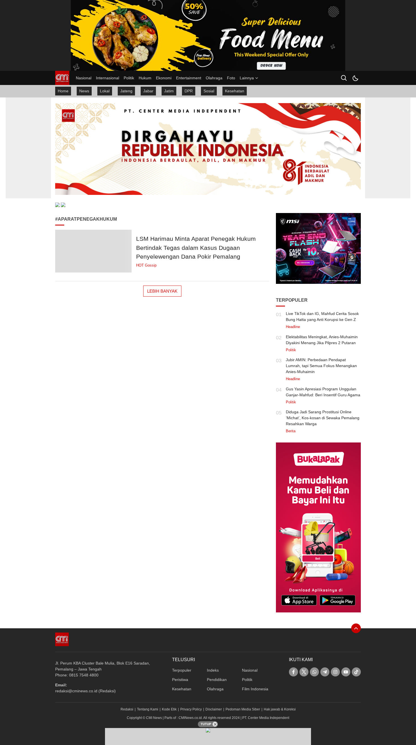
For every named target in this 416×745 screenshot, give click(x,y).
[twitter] (303, 671)
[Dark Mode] (355, 78)
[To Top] (356, 628)
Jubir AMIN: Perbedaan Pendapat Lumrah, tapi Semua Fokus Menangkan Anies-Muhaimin (321, 365)
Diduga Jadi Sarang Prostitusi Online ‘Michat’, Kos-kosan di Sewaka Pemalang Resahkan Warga (322, 418)
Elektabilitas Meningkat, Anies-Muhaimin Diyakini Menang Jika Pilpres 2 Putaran (322, 340)
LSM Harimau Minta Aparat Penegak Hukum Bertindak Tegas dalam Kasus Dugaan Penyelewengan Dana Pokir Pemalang (196, 247)
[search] (343, 78)
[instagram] (335, 671)
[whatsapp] (314, 671)
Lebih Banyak (162, 291)
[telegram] (324, 671)
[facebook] (293, 671)
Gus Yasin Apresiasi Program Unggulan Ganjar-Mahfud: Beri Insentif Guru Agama (323, 392)
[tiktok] (356, 671)
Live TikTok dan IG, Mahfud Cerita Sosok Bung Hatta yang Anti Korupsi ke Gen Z (322, 316)
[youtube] (345, 671)
